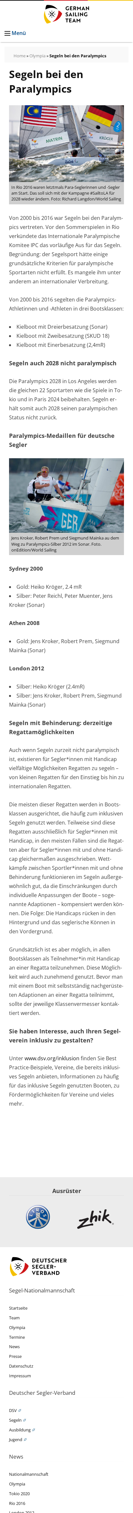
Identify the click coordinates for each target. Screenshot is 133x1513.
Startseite (18, 1308)
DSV (13, 1410)
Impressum (20, 1376)
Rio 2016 (17, 1503)
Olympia (37, 56)
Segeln (15, 1420)
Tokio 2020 (19, 1493)
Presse (15, 1356)
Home (20, 56)
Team (14, 1318)
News (14, 1346)
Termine (17, 1337)
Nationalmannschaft (28, 1474)
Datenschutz (21, 1366)
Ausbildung (20, 1430)
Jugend (15, 1439)
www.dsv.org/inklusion (52, 1058)
